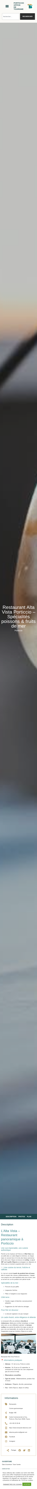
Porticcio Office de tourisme (19, 6)
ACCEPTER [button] (27, 1484)
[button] (19, 1450)
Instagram (12, 1441)
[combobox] (10, 16)
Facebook (12, 1436)
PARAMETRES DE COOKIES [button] (12, 1484)
